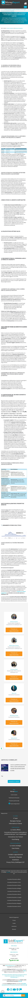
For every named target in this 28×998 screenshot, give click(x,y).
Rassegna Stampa (15, 821)
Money (14, 790)
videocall (8, 872)
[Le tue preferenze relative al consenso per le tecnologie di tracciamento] (1, 748)
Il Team (15, 818)
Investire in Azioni (14, 781)
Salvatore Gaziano (19, 28)
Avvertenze (15, 860)
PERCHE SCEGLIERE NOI (15, 843)
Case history (15, 848)
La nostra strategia (15, 845)
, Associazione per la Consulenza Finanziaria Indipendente (14, 984)
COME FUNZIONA (15, 827)
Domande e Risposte (15, 857)
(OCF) (24, 970)
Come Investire (10, 28)
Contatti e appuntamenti (15, 854)
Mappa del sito (4, 813)
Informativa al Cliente (15, 823)
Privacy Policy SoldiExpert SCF (15, 862)
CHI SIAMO (15, 816)
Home (2, 9)
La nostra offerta (15, 830)
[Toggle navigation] (25, 7)
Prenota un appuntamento (14, 630)
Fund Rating (15, 839)
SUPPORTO (15, 852)
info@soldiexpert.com (10, 965)
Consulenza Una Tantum (15, 837)
